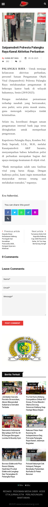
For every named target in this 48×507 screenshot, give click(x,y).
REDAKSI (7, 491)
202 (7, 61)
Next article (38, 237)
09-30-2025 (33, 58)
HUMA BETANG (10, 58)
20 (20, 61)
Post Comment (12, 323)
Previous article (11, 239)
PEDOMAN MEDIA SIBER (25, 491)
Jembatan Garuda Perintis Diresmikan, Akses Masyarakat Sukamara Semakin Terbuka (11, 402)
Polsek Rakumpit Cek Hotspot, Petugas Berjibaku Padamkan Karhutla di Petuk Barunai (35, 469)
